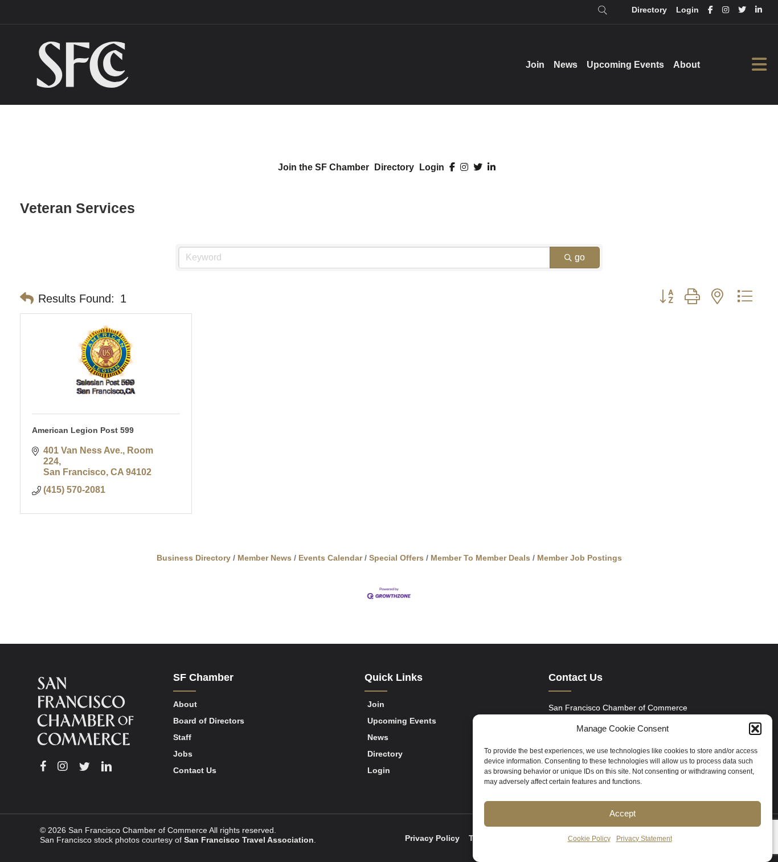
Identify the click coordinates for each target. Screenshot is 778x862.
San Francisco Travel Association (249, 839)
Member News (265, 558)
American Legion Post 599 (83, 430)
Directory (394, 167)
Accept (622, 813)
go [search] (580, 257)
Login (431, 167)
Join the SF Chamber (323, 167)
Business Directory (194, 558)
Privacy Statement (644, 839)
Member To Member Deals (480, 558)
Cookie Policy (589, 839)
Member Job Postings (579, 558)
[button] (755, 728)
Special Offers (396, 558)
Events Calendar (330, 558)
